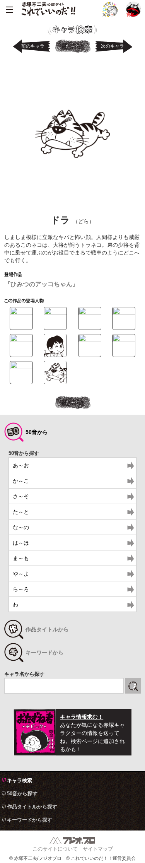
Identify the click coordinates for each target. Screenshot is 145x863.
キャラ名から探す (24, 674)
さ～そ (21, 496)
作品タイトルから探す (32, 807)
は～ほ (21, 543)
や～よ (21, 574)
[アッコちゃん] (21, 313)
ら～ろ (21, 589)
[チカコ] (21, 340)
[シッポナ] (123, 313)
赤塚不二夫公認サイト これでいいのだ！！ (48, 9)
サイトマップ (98, 849)
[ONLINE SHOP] (133, 9)
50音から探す (22, 793)
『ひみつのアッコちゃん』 (41, 284)
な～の (21, 527)
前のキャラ (32, 46)
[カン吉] (55, 313)
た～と (73, 46)
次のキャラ (112, 46)
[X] (110, 9)
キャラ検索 (19, 780)
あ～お (21, 465)
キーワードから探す (29, 820)
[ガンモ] (89, 313)
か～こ (21, 481)
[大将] (21, 367)
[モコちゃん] (55, 355)
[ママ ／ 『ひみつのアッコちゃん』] (89, 340)
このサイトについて (55, 849)
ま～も (21, 558)
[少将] (123, 340)
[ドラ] (55, 382)
